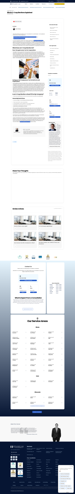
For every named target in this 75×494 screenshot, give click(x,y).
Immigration (39, 451)
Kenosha (28, 464)
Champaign (39, 468)
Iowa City (48, 462)
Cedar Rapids (29, 468)
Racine (38, 464)
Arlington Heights (30, 462)
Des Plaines (39, 459)
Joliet (47, 466)
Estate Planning (49, 448)
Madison (57, 464)
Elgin (47, 464)
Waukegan (39, 466)
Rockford (28, 475)
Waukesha (48, 459)
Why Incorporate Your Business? (19, 38)
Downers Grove (49, 468)
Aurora (38, 472)
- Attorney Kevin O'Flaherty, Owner (54, 146)
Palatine (57, 459)
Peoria (47, 475)
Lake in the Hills (39, 470)
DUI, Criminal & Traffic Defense (41, 449)
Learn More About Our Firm (28, 309)
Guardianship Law (30, 451)
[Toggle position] (70, 466)
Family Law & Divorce (60, 448)
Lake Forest (29, 466)
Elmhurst (28, 470)
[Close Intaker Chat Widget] (72, 466)
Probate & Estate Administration (59, 452)
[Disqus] (37, 190)
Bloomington (39, 462)
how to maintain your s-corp (25, 121)
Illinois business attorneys (38, 40)
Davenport (39, 475)
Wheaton (29, 472)
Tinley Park (48, 470)
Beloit (57, 462)
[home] (15, 3)
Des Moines (39, 477)
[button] (19, 332)
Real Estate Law (30, 454)
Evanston (29, 459)
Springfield (29, 477)
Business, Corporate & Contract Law (31, 449)
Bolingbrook (48, 472)
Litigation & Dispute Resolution (49, 452)
